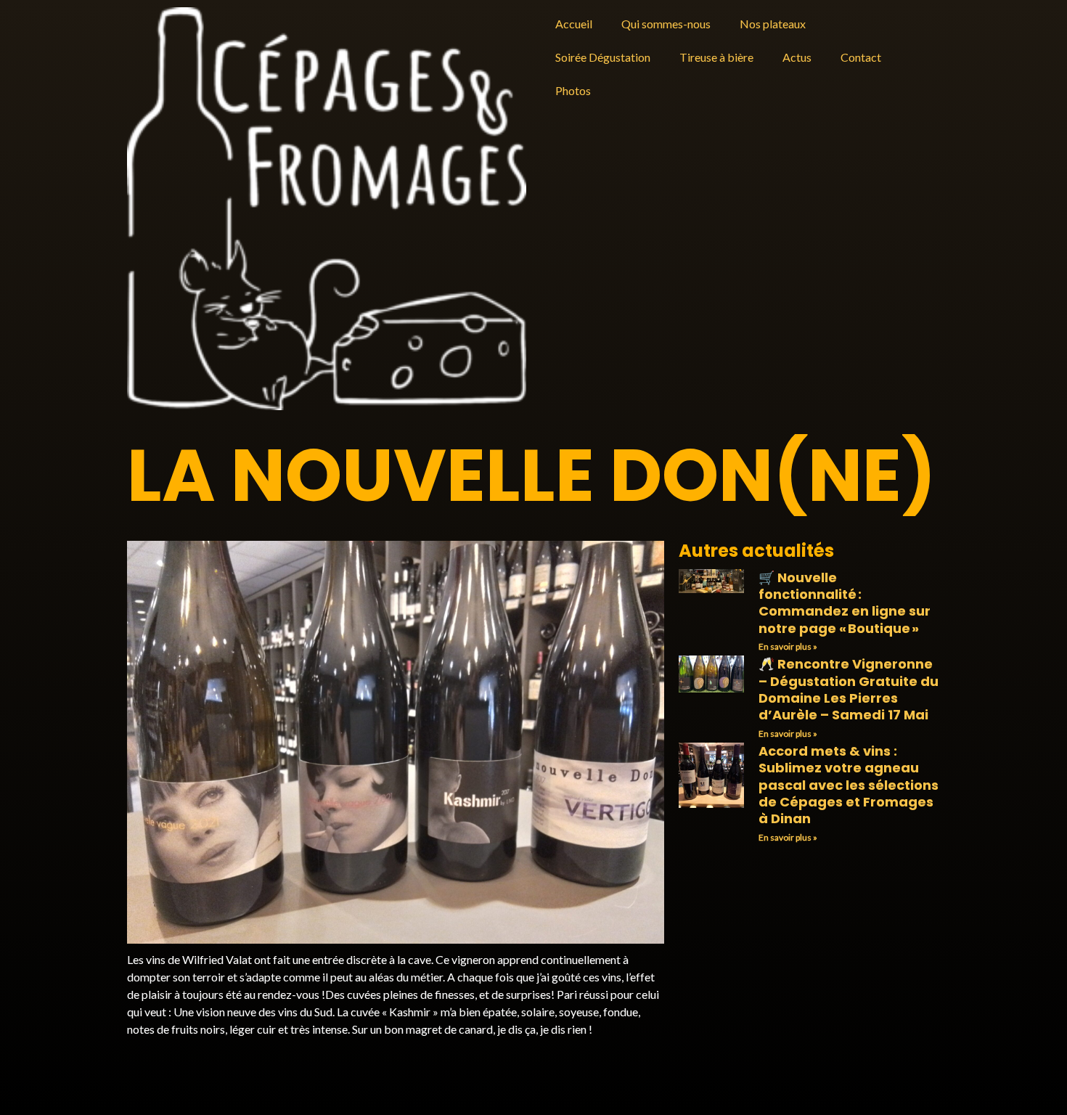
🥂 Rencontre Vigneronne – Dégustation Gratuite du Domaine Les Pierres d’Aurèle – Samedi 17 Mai (849, 689)
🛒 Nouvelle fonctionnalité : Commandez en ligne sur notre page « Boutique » (845, 602)
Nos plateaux (773, 23)
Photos (573, 90)
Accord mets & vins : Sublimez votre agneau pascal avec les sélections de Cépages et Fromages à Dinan (849, 785)
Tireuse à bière (716, 57)
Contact (861, 57)
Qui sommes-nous (666, 23)
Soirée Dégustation (602, 57)
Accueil (573, 23)
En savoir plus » (788, 646)
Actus (797, 57)
